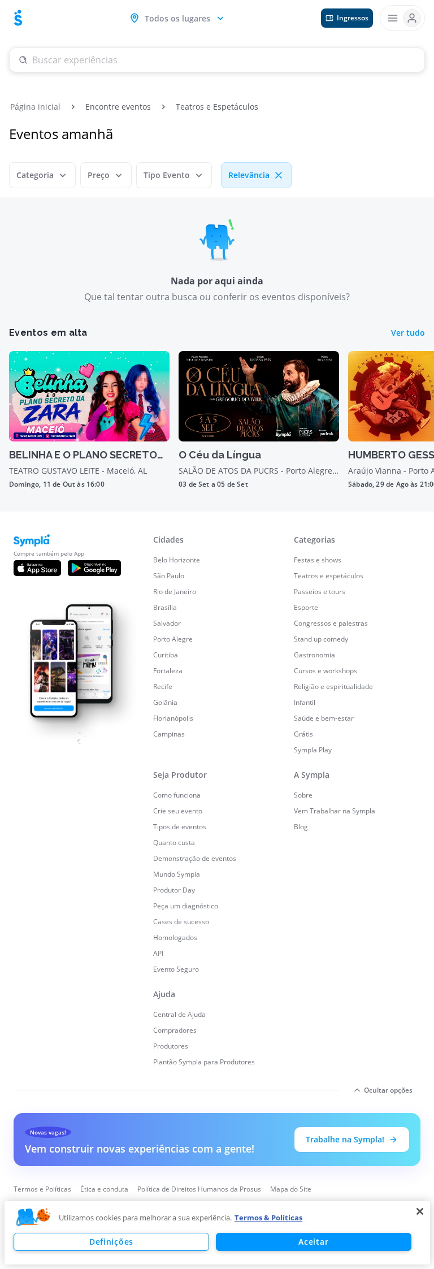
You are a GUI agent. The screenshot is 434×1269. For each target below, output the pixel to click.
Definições (111, 1241)
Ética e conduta (104, 1189)
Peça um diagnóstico (185, 906)
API (158, 953)
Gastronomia (314, 655)
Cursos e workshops (325, 670)
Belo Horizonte (176, 560)
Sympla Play (313, 750)
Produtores (170, 1046)
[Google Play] (94, 568)
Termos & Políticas (268, 1217)
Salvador (167, 623)
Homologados (175, 937)
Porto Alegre (173, 639)
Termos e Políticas (42, 1189)
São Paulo (168, 576)
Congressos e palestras (331, 623)
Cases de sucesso (181, 921)
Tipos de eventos (179, 826)
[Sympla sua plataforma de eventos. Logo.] (18, 18)
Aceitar (313, 1241)
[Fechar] (419, 1211)
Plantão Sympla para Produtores (204, 1062)
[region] (217, 1232)
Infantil (304, 702)
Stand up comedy (321, 639)
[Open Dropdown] (402, 18)
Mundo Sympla (176, 874)
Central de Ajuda (179, 1014)
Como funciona (177, 795)
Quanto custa (174, 842)
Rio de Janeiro (174, 591)
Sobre (303, 795)
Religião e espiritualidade (333, 686)
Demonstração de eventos (194, 858)
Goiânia (165, 702)
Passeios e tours (319, 591)
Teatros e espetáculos (328, 576)
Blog (301, 826)
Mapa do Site (290, 1189)
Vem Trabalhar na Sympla (334, 811)
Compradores (175, 1030)
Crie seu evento (177, 811)
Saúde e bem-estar (324, 718)
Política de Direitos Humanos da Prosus (199, 1189)
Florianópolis (173, 718)
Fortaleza (168, 670)
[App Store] (37, 568)
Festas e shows (317, 560)
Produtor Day (174, 890)
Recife (162, 686)
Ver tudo (408, 332)
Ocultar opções (388, 1090)
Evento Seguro (176, 969)
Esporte (306, 607)
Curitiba (165, 655)
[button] (33, 1217)
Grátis (303, 734)
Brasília (165, 607)
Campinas (169, 734)
